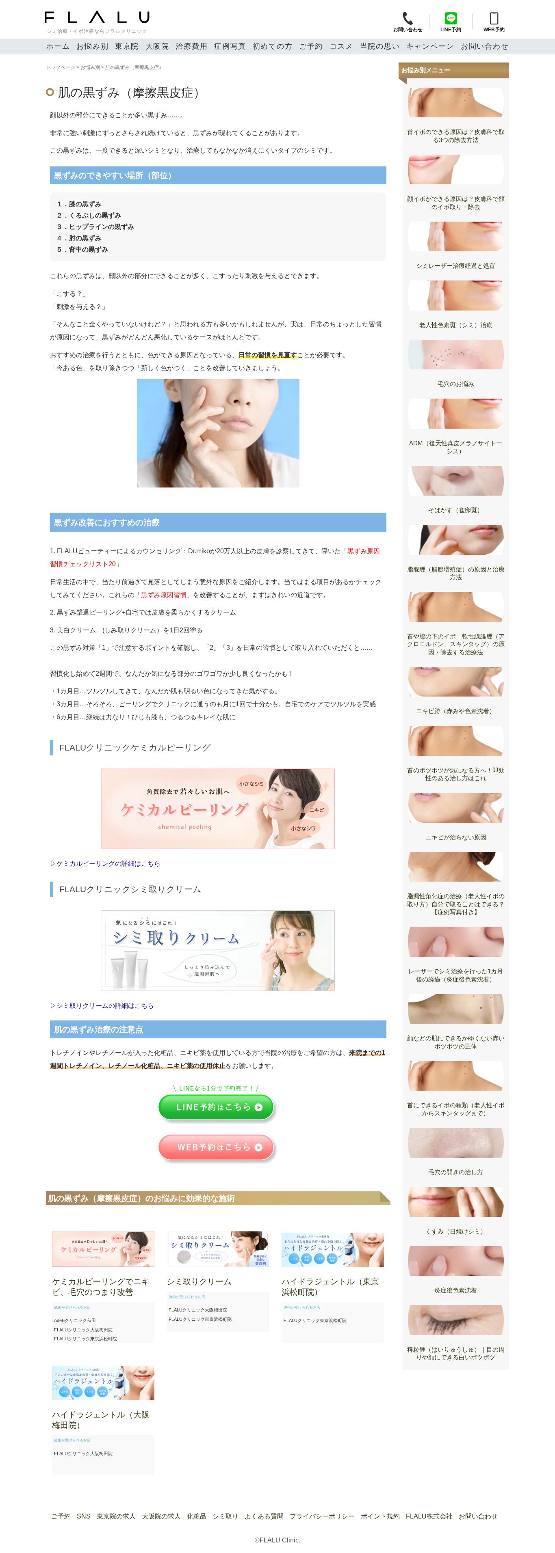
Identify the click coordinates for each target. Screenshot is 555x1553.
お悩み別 (92, 46)
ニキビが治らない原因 (455, 837)
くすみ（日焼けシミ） (455, 1231)
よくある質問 (264, 1516)
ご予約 (311, 46)
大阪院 (157, 46)
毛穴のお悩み (456, 383)
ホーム (58, 46)
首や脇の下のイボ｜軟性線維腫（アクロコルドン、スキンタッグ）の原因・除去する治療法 (456, 644)
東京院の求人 (116, 1516)
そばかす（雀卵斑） (455, 510)
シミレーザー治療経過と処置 (455, 265)
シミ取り (225, 1516)
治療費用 (192, 46)
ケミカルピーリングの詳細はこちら (108, 863)
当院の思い (380, 46)
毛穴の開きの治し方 (455, 1172)
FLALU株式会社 (429, 1516)
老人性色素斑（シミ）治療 (455, 324)
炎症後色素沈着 (455, 1290)
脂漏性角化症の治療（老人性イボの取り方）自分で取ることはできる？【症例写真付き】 (456, 904)
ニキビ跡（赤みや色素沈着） (455, 710)
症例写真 (230, 46)
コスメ (341, 46)
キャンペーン (430, 46)
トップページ (60, 67)
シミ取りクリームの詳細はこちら (105, 1005)
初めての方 (273, 46)
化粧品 (196, 1516)
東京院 (127, 46)
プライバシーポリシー (322, 1516)
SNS (84, 1516)
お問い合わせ (485, 46)
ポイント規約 (380, 1516)
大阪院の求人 (161, 1516)
